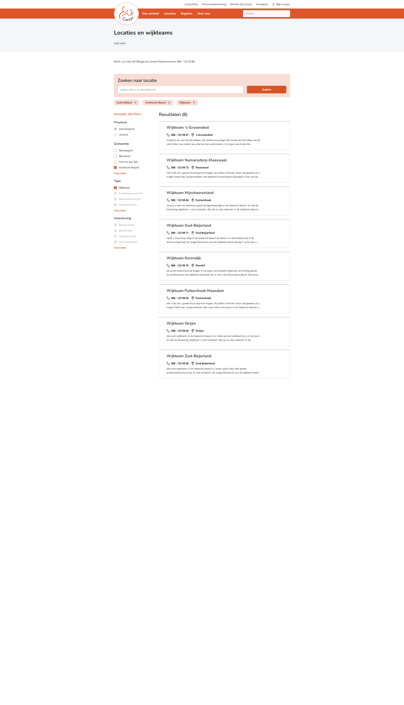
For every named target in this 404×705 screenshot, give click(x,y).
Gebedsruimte (127, 236)
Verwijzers (262, 4)
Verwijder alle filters (127, 114)
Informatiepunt (128, 242)
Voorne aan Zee (128, 162)
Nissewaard (126, 150)
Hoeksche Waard (156, 102)
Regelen (186, 13)
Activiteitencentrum (131, 193)
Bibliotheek (125, 230)
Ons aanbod (150, 13)
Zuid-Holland (124, 102)
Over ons (203, 13)
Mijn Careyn (283, 4)
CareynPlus (191, 4)
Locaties (170, 13)
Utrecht (123, 134)
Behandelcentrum (129, 199)
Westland (124, 156)
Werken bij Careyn (241, 4)
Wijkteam (185, 102)
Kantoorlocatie (128, 204)
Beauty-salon (126, 225)
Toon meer (120, 173)
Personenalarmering (214, 4)
